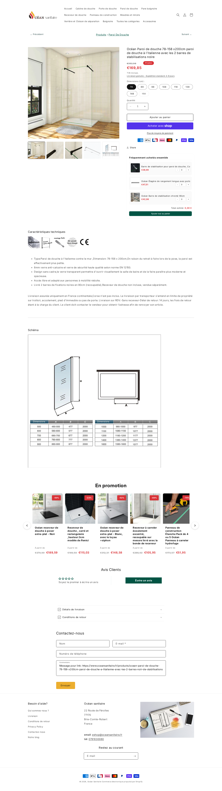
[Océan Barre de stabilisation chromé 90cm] (135, 198)
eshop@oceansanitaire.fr (107, 734)
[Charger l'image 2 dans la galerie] (55, 150)
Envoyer (66, 685)
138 (188, 87)
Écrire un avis (143, 580)
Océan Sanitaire (94, 782)
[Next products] (195, 525)
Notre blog (33, 737)
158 (145, 94)
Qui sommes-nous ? (38, 710)
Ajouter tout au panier (160, 214)
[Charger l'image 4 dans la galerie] (92, 150)
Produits (101, 34)
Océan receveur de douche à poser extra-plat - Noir (46, 531)
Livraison (32, 716)
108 (164, 87)
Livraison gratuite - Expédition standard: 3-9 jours (151, 76)
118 (176, 87)
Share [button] (133, 147)
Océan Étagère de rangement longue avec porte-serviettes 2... (173, 181)
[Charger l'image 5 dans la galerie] (110, 150)
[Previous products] (27, 525)
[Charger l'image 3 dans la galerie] (73, 150)
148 (132, 93)
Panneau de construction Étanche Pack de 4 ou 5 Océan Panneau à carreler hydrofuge (176, 535)
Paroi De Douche (119, 34)
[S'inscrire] (134, 756)
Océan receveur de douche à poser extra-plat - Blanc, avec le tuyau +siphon (111, 534)
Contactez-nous (36, 732)
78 (131, 87)
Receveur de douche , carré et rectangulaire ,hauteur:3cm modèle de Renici (78, 534)
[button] (178, 15)
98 (152, 87)
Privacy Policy (35, 726)
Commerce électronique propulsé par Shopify (122, 782)
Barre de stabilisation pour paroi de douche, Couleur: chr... (171, 166)
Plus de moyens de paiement (160, 133)
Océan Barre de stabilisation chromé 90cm (163, 196)
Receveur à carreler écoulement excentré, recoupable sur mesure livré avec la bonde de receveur (145, 535)
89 (142, 87)
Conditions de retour (39, 721)
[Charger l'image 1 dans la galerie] (36, 150)
